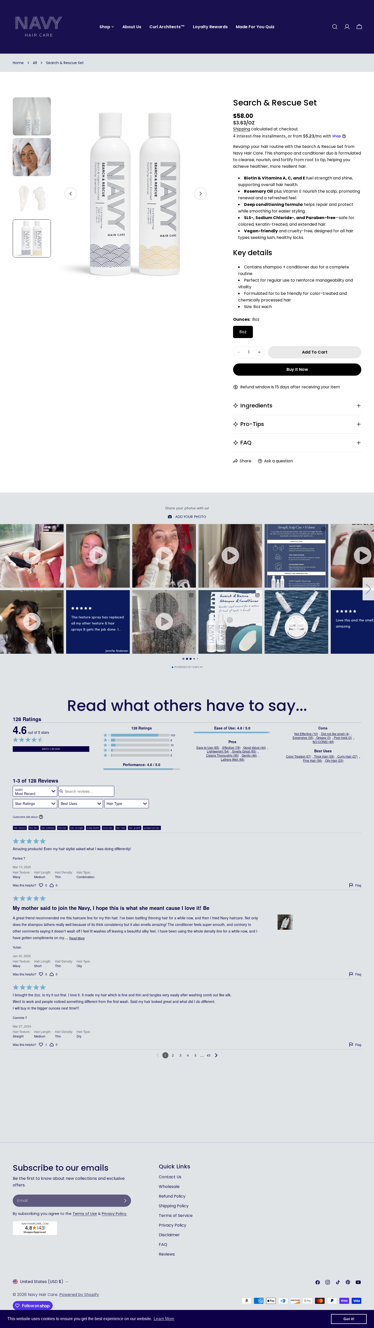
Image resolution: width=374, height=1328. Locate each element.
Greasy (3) (323, 738)
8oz (243, 332)
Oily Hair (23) (334, 760)
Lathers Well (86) (232, 759)
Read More (77, 938)
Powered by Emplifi (188, 667)
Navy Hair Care (42, 1295)
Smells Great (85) (244, 751)
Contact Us (170, 1177)
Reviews (167, 1254)
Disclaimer (169, 1235)
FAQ (163, 1244)
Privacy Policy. (114, 1213)
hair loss (121, 827)
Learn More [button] (164, 1319)
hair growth (134, 827)
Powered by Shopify (79, 1295)
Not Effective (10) (306, 734)
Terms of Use (85, 1213)
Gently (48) (249, 755)
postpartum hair (152, 827)
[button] (141, 735)
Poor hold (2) (343, 738)
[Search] (335, 27)
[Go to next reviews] (216, 1055)
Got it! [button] (348, 1319)
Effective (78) (231, 747)
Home (18, 62)
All (35, 62)
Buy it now (297, 369)
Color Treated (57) (298, 756)
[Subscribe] (125, 1200)
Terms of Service (176, 1215)
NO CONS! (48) (323, 742)
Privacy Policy (172, 1225)
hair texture (20, 827)
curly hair (108, 827)
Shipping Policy (174, 1206)
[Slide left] (71, 194)
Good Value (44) (254, 747)
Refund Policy (172, 1196)
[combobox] (35, 791)
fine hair (34, 827)
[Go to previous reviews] (158, 1055)
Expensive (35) (303, 738)
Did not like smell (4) (335, 734)
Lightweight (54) (218, 751)
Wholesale (169, 1186)
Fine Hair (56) (312, 760)
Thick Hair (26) (324, 756)
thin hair (62, 827)
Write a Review (51, 748)
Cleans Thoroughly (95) (222, 755)
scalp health (93, 827)
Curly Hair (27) (347, 756)
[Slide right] (200, 194)
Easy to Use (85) (207, 747)
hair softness (47, 827)
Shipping (241, 129)
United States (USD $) (41, 1282)
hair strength (76, 827)
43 (208, 1055)
